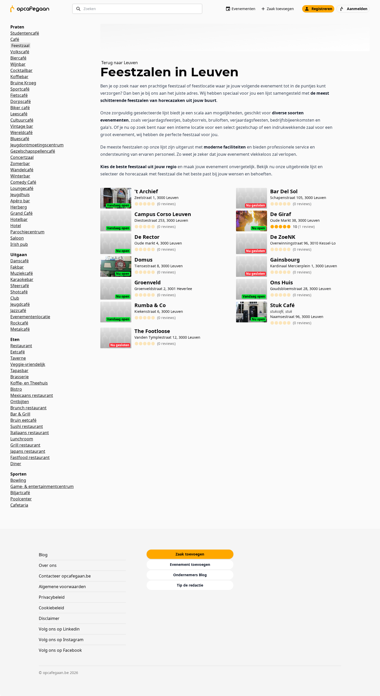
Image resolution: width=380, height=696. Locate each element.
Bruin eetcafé (23, 420)
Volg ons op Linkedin (59, 629)
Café (14, 39)
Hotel (15, 225)
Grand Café (21, 213)
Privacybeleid (52, 597)
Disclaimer (49, 618)
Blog (43, 555)
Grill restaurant (25, 445)
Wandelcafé (21, 170)
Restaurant (21, 346)
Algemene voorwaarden (62, 586)
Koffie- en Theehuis (29, 383)
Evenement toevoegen (190, 564)
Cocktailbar (21, 70)
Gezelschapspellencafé (32, 151)
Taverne (18, 358)
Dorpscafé (20, 101)
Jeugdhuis (20, 194)
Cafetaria (19, 505)
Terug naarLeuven (119, 62)
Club (14, 298)
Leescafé (18, 114)
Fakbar (17, 267)
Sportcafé (19, 89)
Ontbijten (19, 401)
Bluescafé (19, 139)
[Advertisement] (237, 37)
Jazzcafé (18, 310)
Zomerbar (20, 163)
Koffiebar (19, 76)
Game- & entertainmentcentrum (42, 486)
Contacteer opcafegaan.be (65, 576)
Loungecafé (21, 188)
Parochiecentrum (27, 232)
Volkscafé (19, 52)
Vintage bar (21, 126)
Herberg (18, 207)
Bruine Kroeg (23, 83)
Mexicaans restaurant (31, 395)
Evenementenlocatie (30, 317)
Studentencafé (24, 33)
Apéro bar (20, 201)
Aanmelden (357, 8)
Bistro (16, 389)
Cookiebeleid (51, 608)
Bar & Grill (20, 414)
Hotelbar (19, 219)
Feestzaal (20, 45)
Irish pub (19, 244)
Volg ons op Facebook (60, 650)
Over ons (48, 565)
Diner (15, 464)
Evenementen (243, 8)
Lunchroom (21, 439)
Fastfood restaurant (30, 457)
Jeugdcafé (20, 304)
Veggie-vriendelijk (27, 364)
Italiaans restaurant (29, 432)
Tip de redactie (190, 585)
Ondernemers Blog (190, 574)
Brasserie (19, 377)
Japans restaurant (27, 451)
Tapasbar (19, 370)
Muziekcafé (21, 273)
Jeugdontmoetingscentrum (37, 145)
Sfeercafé (19, 285)
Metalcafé (20, 329)
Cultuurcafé (21, 120)
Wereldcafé (21, 132)
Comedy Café (23, 182)
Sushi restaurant (26, 426)
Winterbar (20, 176)
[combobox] (137, 9)
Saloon (17, 238)
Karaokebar (21, 279)
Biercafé (18, 58)
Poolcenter (21, 499)
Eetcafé (17, 352)
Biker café (20, 107)
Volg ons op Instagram (61, 639)
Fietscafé (19, 95)
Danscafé (19, 261)
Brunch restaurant (28, 408)
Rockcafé (19, 323)
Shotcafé (19, 292)
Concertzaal (22, 157)
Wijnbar (18, 64)
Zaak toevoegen (280, 8)
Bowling (18, 480)
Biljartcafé (20, 492)
